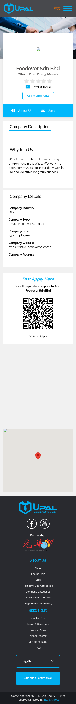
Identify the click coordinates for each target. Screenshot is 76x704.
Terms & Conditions (38, 624)
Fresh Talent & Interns (38, 597)
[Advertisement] (38, 386)
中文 (57, 8)
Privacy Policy (38, 629)
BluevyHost (51, 699)
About (38, 567)
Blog (38, 579)
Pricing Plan (38, 573)
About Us (25, 111)
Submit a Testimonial (38, 677)
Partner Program (38, 635)
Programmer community (38, 603)
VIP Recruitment (38, 641)
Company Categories (38, 591)
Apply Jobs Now (38, 96)
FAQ (38, 647)
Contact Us (38, 618)
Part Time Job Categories (38, 585)
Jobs (51, 111)
